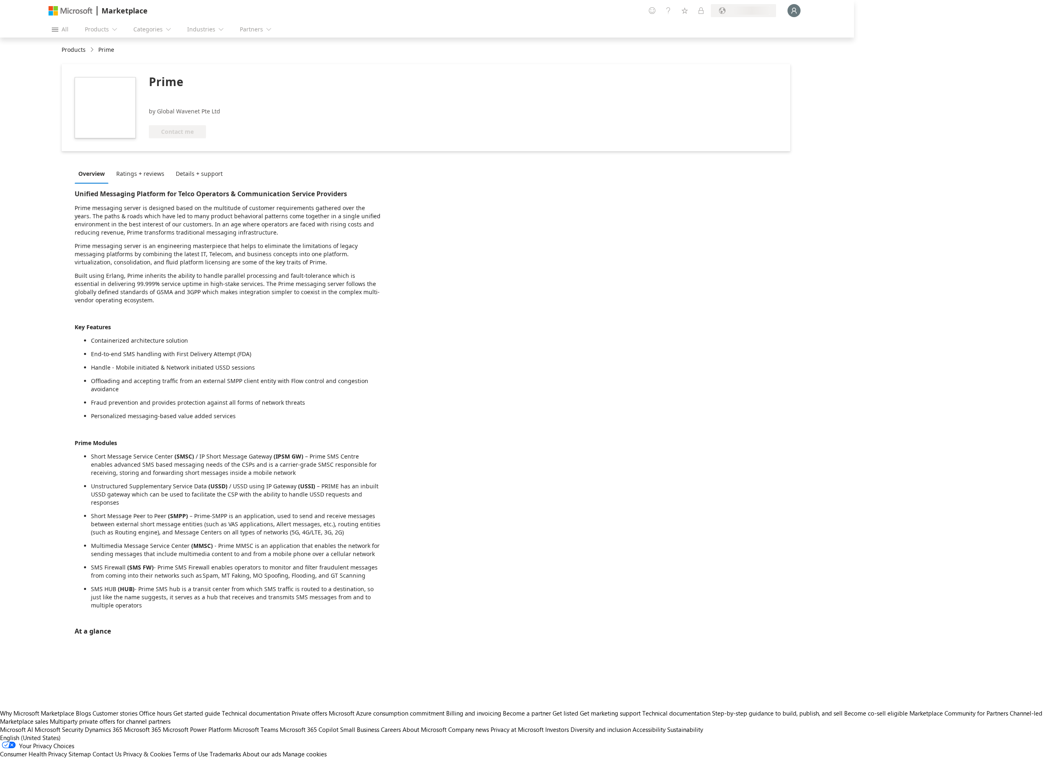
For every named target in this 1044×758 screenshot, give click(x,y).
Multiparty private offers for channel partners (110, 721)
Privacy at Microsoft (517, 729)
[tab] (94, 173)
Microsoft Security (59, 729)
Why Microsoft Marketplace (37, 713)
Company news (468, 729)
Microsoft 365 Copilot (309, 729)
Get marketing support (610, 713)
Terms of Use (190, 754)
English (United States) (30, 738)
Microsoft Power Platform (197, 729)
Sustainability (685, 729)
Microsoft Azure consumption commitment (387, 713)
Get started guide (196, 713)
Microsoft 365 (142, 729)
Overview (91, 173)
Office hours (155, 713)
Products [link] (74, 49)
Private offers (309, 713)
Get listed (565, 713)
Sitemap (80, 754)
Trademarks (225, 754)
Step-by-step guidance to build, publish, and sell (777, 713)
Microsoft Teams (255, 729)
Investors (557, 729)
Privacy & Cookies (147, 754)
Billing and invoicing (473, 713)
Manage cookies (305, 754)
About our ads (262, 754)
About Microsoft (425, 729)
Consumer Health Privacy (33, 754)
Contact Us (107, 754)
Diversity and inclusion (601, 729)
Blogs (83, 713)
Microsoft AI (16, 729)
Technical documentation (256, 713)
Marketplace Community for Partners (958, 713)
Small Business (359, 729)
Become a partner (527, 713)
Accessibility (649, 729)
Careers (391, 729)
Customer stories (115, 713)
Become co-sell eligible (876, 713)
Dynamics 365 (103, 729)
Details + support (199, 173)
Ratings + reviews (140, 173)
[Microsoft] (71, 11)
